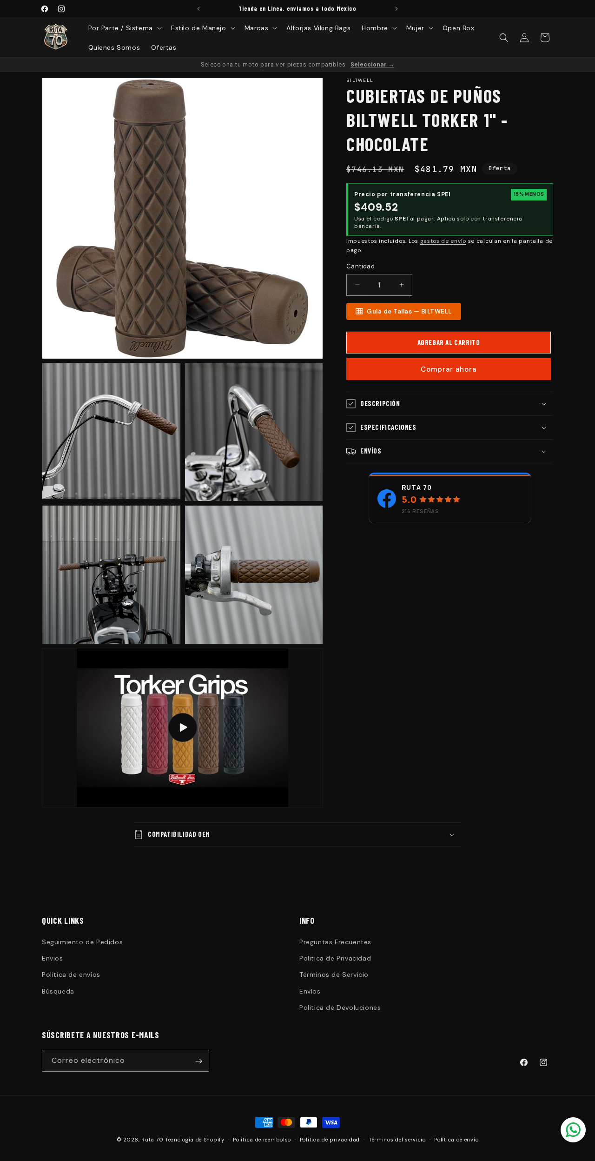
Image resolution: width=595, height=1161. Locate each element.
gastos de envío (443, 241)
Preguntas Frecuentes (335, 942)
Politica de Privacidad (335, 958)
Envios (52, 958)
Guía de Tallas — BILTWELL (409, 311)
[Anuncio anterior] (198, 9)
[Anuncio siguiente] (396, 9)
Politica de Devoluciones (340, 1007)
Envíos (310, 991)
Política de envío (456, 1139)
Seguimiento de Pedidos (82, 942)
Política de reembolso (262, 1139)
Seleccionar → (372, 64)
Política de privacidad (330, 1139)
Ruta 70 (417, 487)
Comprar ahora (448, 369)
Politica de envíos (71, 975)
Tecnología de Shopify (195, 1139)
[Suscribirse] (198, 1061)
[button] (124, 28)
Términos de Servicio (334, 975)
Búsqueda (58, 991)
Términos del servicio (397, 1139)
